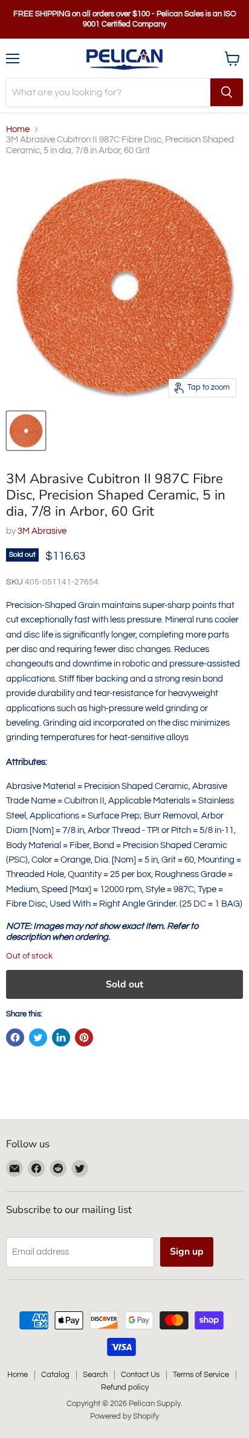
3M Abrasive (42, 531)
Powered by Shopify (124, 1416)
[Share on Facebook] (15, 1037)
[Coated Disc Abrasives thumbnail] (26, 430)
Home (18, 129)
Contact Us (140, 1374)
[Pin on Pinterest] (84, 1037)
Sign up (187, 1251)
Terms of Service (201, 1374)
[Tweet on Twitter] (38, 1037)
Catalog (55, 1374)
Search (95, 1374)
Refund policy (125, 1387)
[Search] (226, 92)
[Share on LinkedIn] (61, 1037)
